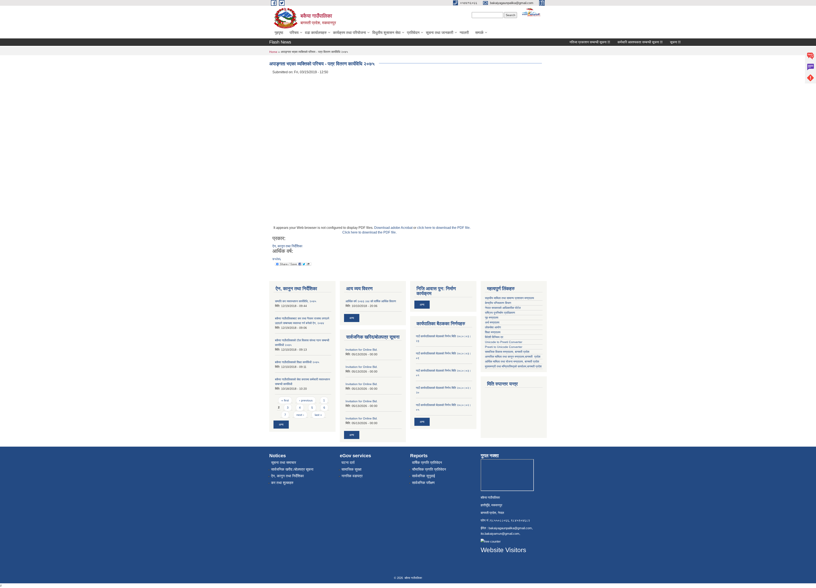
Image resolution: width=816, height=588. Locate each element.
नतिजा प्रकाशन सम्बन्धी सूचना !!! (579, 42)
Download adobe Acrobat (393, 227)
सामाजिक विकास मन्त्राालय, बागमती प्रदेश (507, 351)
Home (273, 51)
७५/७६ (276, 259)
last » (318, 414)
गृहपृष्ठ (279, 33)
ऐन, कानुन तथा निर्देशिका (287, 246)
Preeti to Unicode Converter (503, 347)
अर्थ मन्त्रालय (492, 322)
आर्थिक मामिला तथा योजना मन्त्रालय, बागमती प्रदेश (512, 361)
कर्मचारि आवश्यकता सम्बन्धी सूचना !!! (629, 42)
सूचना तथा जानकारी (439, 33)
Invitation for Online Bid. (362, 349)
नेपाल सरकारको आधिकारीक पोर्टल (503, 307)
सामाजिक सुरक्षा (351, 469)
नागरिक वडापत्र (352, 476)
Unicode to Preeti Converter (503, 342)
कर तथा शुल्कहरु (282, 483)
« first (285, 400)
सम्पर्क (479, 33)
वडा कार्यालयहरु (316, 33)
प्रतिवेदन (413, 33)
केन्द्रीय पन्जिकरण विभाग (498, 303)
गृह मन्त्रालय (492, 317)
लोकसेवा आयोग (493, 327)
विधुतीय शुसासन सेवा (386, 33)
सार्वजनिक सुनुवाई (423, 476)
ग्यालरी (464, 33)
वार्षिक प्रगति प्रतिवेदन (427, 463)
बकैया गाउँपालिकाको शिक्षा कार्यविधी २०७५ (297, 362)
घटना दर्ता (348, 463)
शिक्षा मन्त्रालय (493, 332)
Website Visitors (503, 549)
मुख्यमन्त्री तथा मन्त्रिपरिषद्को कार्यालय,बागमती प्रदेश (513, 366)
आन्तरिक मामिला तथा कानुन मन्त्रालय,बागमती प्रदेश (513, 356)
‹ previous (306, 400)
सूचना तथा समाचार (283, 463)
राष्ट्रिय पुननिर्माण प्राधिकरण (500, 312)
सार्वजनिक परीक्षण (423, 483)
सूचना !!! (665, 42)
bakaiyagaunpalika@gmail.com (510, 528)
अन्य (281, 424)
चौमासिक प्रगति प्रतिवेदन (429, 469)
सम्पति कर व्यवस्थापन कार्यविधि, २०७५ (295, 301)
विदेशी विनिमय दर (494, 337)
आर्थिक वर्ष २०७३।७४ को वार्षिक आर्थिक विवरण (371, 301)
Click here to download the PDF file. (369, 232)
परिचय (294, 33)
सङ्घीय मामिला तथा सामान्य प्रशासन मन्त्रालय (510, 298)
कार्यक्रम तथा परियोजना (349, 33)
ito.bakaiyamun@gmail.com (500, 533)
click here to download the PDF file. (443, 227)
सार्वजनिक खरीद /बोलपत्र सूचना (292, 469)
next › (300, 414)
